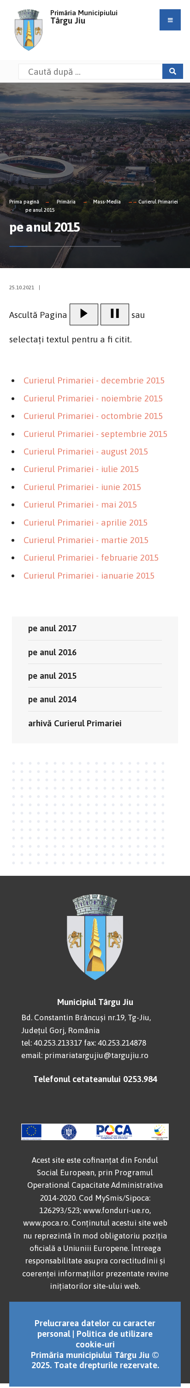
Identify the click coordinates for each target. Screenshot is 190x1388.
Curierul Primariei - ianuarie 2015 (89, 575)
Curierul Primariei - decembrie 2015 (94, 380)
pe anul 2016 (52, 652)
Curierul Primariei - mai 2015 (80, 504)
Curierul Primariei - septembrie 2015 (95, 434)
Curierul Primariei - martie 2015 (86, 540)
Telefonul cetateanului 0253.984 (95, 1079)
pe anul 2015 (40, 210)
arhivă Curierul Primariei (75, 723)
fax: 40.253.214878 (115, 1042)
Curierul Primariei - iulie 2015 (81, 469)
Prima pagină (24, 201)
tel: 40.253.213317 (51, 1042)
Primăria (66, 201)
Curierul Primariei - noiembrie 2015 (93, 398)
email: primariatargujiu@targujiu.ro (84, 1055)
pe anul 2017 (52, 628)
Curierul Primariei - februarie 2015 (91, 557)
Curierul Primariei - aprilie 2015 (86, 522)
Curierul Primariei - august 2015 (86, 451)
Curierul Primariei (158, 201)
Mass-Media (107, 201)
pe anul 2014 (52, 699)
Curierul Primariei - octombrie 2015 (93, 416)
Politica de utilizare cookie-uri (114, 1338)
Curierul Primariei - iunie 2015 (82, 487)
